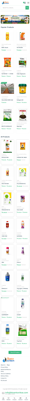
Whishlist (8, 399)
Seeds (3, 206)
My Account (4, 380)
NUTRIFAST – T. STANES (8, 73)
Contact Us (3, 378)
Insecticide (4, 232)
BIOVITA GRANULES (7, 126)
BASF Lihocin (5, 47)
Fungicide (4, 154)
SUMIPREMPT (5, 314)
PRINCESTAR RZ (6, 210)
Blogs (8, 365)
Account (26, 399)
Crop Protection (5, 96)
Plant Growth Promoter (6, 44)
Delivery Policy (4, 376)
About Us (3, 365)
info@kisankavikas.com (16, 393)
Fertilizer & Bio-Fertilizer (7, 70)
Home (3, 399)
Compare (14, 399)
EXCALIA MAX (5, 157)
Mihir (3, 262)
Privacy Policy (4, 367)
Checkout (20, 399)
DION (3, 341)
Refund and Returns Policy (6, 370)
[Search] (27, 7)
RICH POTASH (5, 183)
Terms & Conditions (6, 373)
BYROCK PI (4, 288)
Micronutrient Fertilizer (6, 123)
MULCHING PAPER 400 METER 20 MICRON (11, 100)
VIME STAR (4, 236)
